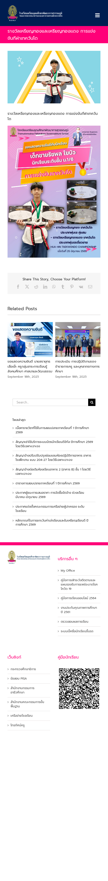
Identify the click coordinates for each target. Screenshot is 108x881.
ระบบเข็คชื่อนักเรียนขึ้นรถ (77, 631)
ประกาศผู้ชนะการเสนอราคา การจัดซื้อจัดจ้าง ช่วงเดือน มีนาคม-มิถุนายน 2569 (50, 494)
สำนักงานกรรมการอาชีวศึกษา (22, 690)
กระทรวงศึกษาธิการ (23, 669)
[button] (11, 350)
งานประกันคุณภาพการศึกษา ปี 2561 (79, 610)
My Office (68, 571)
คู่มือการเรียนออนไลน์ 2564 (78, 598)
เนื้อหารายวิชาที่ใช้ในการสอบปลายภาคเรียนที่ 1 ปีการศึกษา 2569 (52, 430)
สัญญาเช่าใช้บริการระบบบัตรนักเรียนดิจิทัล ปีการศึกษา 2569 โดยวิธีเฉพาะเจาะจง (54, 444)
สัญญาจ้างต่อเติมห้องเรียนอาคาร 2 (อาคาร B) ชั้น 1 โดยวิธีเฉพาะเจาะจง (53, 471)
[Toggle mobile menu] (97, 15)
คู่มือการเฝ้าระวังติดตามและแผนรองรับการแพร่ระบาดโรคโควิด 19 (79, 584)
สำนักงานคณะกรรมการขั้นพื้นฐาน (27, 704)
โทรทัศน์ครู (18, 725)
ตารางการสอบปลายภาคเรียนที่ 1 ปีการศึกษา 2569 (48, 483)
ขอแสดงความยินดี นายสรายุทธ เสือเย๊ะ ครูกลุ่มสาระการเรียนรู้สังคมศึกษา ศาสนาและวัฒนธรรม (25, 366)
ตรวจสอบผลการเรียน (74, 622)
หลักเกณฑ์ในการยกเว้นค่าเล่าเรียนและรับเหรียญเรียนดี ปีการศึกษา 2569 (52, 522)
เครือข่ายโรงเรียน (22, 716)
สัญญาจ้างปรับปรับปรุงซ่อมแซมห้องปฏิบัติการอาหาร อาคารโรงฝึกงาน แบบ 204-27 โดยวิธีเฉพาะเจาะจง (53, 457)
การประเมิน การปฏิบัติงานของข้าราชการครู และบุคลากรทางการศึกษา (72, 366)
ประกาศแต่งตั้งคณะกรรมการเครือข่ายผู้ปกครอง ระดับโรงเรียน (50, 508)
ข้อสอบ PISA (19, 678)
